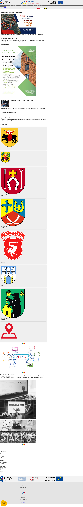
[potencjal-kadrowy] (26, 417)
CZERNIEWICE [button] (1, 470)
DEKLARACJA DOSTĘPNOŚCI (23, 502)
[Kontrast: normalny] (43, 8)
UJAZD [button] (1, 473)
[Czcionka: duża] (41, 8)
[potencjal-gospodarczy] (64, 78)
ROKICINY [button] (1, 472)
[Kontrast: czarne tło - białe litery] (44, 8)
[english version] (37, 8)
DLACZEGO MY (21, 5)
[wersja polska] (39, 8)
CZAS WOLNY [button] (1, 464)
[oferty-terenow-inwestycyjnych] (73, 297)
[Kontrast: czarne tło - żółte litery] (46, 8)
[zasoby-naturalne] (60, 406)
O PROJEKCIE (30, 5)
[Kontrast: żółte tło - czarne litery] (45, 8)
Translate (5, 7)
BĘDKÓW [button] (1, 469)
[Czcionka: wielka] (42, 8)
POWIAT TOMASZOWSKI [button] (3, 468)
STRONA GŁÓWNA (2, 5)
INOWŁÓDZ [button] (1, 471)
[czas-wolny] (13, 291)
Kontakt (42, 5)
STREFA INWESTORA (8, 5)
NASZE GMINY (26, 5)
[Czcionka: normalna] (40, 8)
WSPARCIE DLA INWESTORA (36, 5)
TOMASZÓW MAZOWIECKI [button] (3, 467)
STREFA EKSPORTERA (15, 5)
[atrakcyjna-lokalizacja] (12, 188)
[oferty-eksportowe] (29, 78)
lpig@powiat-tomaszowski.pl (24, 499)
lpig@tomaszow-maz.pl (24, 487)
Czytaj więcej (4, 503)
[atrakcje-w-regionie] (74, 193)
